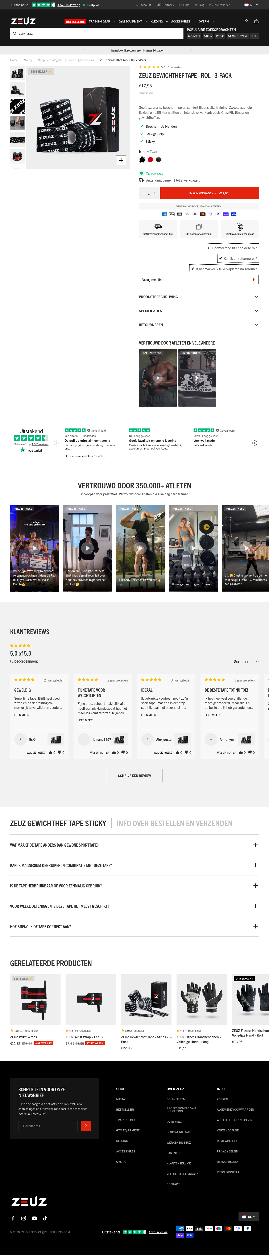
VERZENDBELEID (228, 1130)
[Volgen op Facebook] (13, 1218)
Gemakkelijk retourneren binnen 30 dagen (137, 50)
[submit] (86, 1126)
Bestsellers (75, 21)
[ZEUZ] (29, 1202)
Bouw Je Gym (176, 1099)
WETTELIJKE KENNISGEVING (235, 1119)
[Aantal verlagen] (142, 193)
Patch (220, 35)
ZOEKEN (222, 1099)
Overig (28, 60)
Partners (168, 5)
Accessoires (125, 1151)
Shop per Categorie (50, 60)
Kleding (122, 1140)
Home (14, 60)
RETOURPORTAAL (229, 1172)
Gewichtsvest (237, 35)
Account (145, 5)
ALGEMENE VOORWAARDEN (235, 1109)
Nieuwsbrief (222, 5)
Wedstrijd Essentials (81, 60)
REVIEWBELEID (227, 1140)
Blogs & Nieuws (178, 1131)
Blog (201, 5)
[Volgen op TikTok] (45, 1218)
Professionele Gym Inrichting (181, 1109)
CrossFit (194, 35)
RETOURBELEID (227, 1161)
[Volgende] (190, 50)
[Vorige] (84, 50)
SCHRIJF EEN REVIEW (134, 775)
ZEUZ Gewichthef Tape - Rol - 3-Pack (123, 60)
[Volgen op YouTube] (34, 1218)
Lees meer (21, 715)
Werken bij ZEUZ (179, 1142)
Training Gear (126, 1119)
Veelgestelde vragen (183, 1173)
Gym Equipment (128, 1130)
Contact (173, 1184)
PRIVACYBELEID (227, 1151)
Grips (208, 35)
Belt (255, 35)
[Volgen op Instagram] (23, 1218)
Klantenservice (179, 1163)
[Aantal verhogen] (155, 193)
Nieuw (120, 1099)
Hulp (186, 5)
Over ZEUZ (174, 1121)
